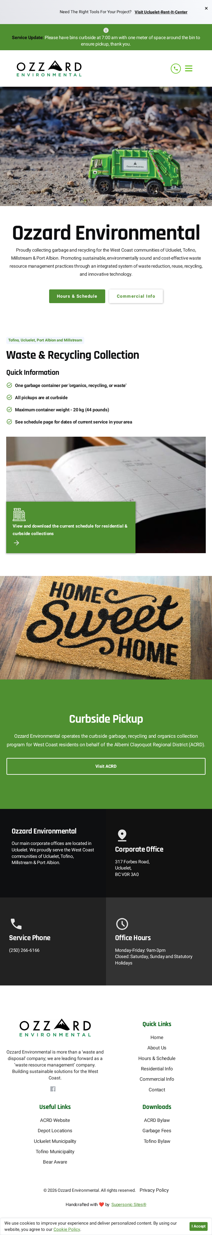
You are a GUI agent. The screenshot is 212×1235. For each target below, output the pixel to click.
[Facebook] (53, 1089)
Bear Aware (55, 1162)
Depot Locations (55, 1130)
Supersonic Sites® (128, 1204)
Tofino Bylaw (157, 1141)
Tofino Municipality (55, 1151)
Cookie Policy (67, 1229)
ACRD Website (55, 1120)
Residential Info (157, 1068)
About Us (157, 1047)
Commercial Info (136, 296)
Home (156, 1037)
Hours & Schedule (77, 296)
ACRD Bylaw (157, 1120)
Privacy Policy (154, 1190)
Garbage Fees (156, 1130)
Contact (157, 1089)
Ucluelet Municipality (55, 1141)
